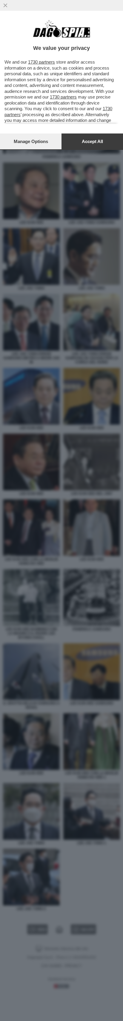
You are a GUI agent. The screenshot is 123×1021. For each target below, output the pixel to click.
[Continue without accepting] (5, 5)
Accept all (92, 141)
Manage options (31, 141)
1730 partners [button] (41, 62)
